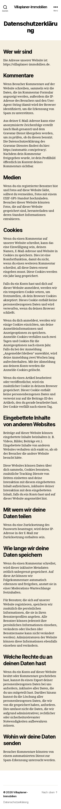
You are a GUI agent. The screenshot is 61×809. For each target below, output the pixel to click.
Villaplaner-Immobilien (30, 7)
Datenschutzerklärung (15, 802)
